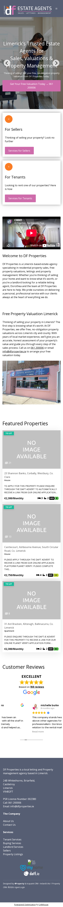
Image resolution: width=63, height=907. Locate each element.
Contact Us (9, 824)
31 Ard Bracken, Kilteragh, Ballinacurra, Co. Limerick (28, 625)
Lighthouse (43, 904)
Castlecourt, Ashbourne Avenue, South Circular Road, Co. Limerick (31, 548)
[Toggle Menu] (56, 8)
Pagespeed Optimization (25, 904)
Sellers (7, 850)
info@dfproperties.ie (14, 351)
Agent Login (20, 887)
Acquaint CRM (32, 883)
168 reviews (37, 687)
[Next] (56, 63)
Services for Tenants (20, 198)
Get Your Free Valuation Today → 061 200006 (31, 85)
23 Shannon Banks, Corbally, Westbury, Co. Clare (28, 475)
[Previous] (7, 63)
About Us (8, 821)
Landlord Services (13, 847)
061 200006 (37, 347)
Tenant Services (12, 839)
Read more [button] (11, 731)
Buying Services (12, 843)
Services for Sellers (19, 150)
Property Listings (13, 854)
